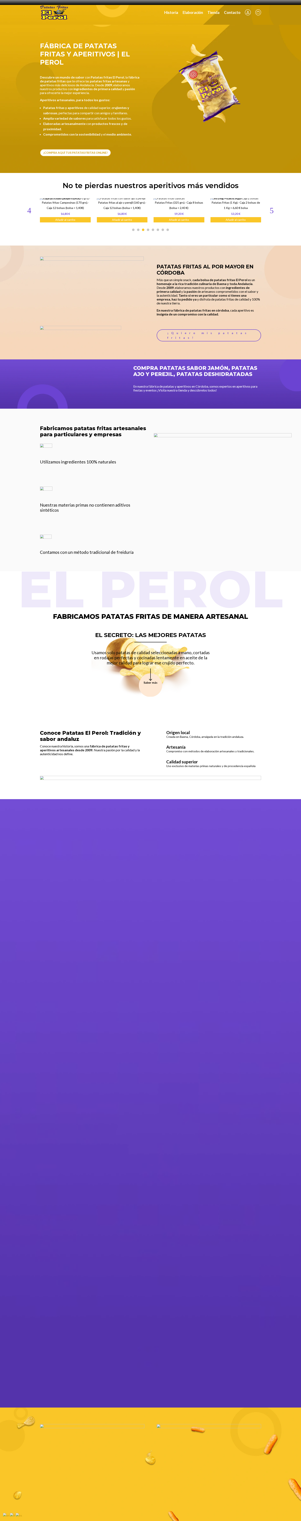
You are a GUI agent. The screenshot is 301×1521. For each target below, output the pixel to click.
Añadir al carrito (77, 219)
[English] (6, 1515)
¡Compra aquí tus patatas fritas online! (75, 152)
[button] (271, 210)
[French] (13, 1515)
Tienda (213, 12)
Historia (171, 12)
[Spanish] (19, 1515)
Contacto (232, 12)
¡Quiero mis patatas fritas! (208, 335)
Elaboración (193, 12)
